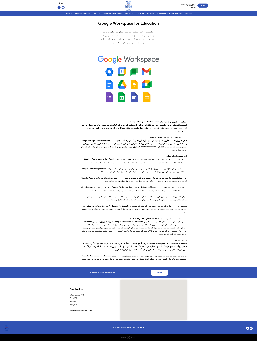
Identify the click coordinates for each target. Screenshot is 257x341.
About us (68, 13)
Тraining (97, 13)
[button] (159, 273)
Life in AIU (140, 13)
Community (129, 13)
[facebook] (59, 9)
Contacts (188, 13)
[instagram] (63, 9)
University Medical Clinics (113, 13)
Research (150, 13)
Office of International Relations (169, 13)
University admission (82, 13)
